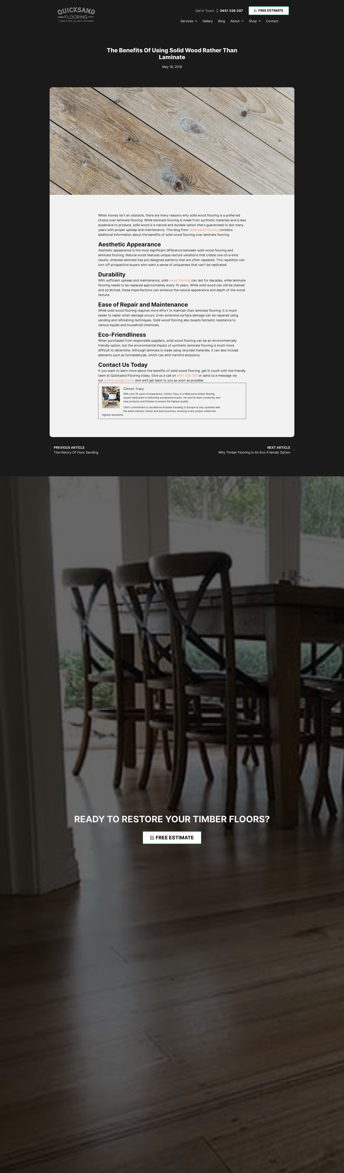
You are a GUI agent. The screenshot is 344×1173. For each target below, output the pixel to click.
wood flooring (179, 280)
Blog (221, 21)
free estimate (270, 10)
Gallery (207, 21)
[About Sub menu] (242, 21)
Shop (253, 21)
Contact (272, 21)
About (235, 21)
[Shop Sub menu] (260, 21)
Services (186, 21)
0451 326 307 (231, 11)
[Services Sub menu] (196, 21)
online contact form (119, 380)
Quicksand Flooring (204, 230)
